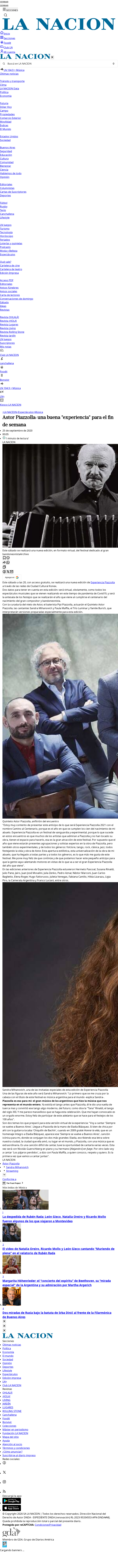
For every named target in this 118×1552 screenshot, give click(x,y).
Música (38, 412)
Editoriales (6, 184)
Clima (3, 85)
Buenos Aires (7, 147)
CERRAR (4, 2)
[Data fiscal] (4, 1546)
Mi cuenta (9, 52)
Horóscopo (6, 236)
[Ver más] (4, 1175)
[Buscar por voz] (113, 64)
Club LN (8, 47)
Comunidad (7, 162)
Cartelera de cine (10, 265)
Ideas (3, 306)
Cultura (4, 158)
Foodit (7, 43)
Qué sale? (5, 262)
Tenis (3, 210)
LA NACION (9, 412)
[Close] (4, 1321)
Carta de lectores (10, 295)
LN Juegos (6, 225)
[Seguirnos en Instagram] (4, 1482)
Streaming (12, 1171)
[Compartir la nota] (4, 563)
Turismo (5, 228)
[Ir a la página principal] (59, 29)
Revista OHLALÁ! (9, 317)
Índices (4, 125)
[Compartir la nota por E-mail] (12, 572)
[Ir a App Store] (11, 1510)
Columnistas (7, 188)
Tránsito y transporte (12, 81)
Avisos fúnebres (9, 287)
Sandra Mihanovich (17, 1167)
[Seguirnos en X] (4, 1473)
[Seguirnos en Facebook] (4, 1463)
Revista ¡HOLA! (8, 321)
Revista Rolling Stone (12, 332)
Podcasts (5, 247)
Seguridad (6, 151)
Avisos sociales (8, 291)
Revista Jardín (8, 335)
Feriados (5, 239)
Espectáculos (25, 412)
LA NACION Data (9, 88)
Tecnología (6, 232)
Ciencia (4, 169)
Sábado (4, 302)
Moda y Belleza (8, 250)
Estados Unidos (9, 136)
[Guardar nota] (4, 558)
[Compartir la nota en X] (8, 572)
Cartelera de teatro (11, 269)
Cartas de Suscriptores (13, 191)
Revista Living (8, 328)
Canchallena (7, 214)
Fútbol (3, 203)
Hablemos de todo (11, 173)
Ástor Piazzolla (11, 1163)
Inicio (7, 33)
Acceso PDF (6, 280)
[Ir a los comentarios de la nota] (8, 558)
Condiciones (42, 1524)
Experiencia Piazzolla (103, 582)
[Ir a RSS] (4, 1492)
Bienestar (5, 166)
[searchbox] (58, 63)
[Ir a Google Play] (11, 1503)
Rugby (3, 206)
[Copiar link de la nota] (4, 567)
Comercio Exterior (10, 118)
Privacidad (55, 1524)
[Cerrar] (52, 57)
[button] (59, 230)
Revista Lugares (9, 324)
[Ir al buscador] (5, 15)
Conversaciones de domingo (16, 298)
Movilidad (5, 121)
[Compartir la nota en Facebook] (4, 572)
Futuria (4, 103)
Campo (4, 110)
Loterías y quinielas (11, 243)
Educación (6, 155)
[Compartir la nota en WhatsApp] (8, 563)
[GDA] (11, 1536)
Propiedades (7, 114)
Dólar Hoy (6, 107)
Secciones (9, 38)
